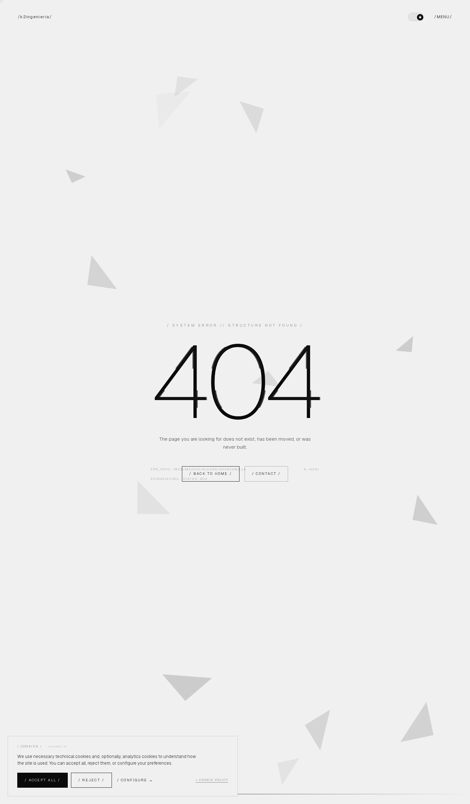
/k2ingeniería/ (35, 16)
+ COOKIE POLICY (212, 780)
